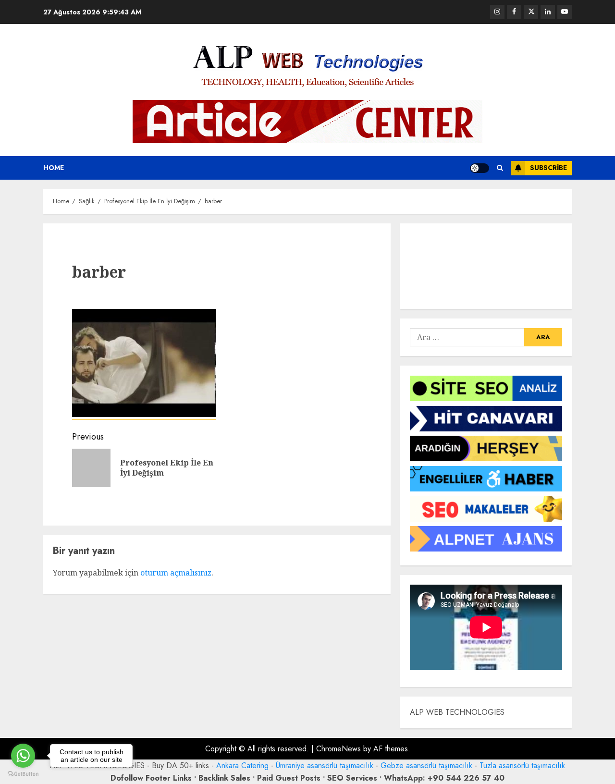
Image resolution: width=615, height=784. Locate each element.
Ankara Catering (242, 765)
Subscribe (548, 167)
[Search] (500, 168)
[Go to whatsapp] (23, 756)
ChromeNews (338, 748)
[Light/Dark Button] (479, 168)
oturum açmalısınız (175, 572)
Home (53, 167)
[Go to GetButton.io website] (23, 774)
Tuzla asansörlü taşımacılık (522, 765)
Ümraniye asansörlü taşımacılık (324, 765)
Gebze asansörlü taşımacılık (426, 765)
